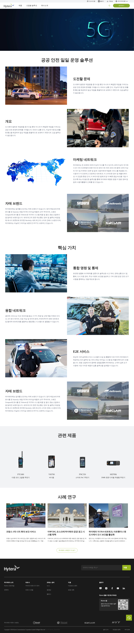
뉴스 (48, 586)
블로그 (49, 594)
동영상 (49, 590)
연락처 (6, 590)
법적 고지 (105, 629)
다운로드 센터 (72, 586)
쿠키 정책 (127, 629)
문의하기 (121, 5)
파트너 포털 (29, 590)
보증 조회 (71, 590)
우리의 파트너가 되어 (32, 586)
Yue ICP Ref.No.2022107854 (52, 629)
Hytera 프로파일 (9, 586)
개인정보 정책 (116, 629)
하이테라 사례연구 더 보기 (67, 550)
